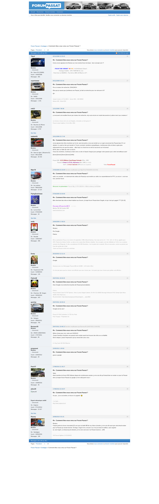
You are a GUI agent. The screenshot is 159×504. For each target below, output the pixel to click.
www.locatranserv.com (59, 210)
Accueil (33, 12)
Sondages (44, 46)
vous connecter (98, 50)
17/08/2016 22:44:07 (59, 389)
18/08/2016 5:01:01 (58, 416)
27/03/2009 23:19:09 (59, 170)
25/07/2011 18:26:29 (59, 278)
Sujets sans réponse (122, 15)
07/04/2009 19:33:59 (59, 193)
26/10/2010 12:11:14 (59, 253)
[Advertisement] (79, 31)
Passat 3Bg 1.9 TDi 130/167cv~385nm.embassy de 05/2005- (84, 186)
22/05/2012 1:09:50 (58, 348)
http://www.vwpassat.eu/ (59, 403)
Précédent (39, 50)
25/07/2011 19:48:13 (59, 326)
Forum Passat (35, 46)
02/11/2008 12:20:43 (59, 56)
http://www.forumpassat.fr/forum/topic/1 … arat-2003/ (76, 297)
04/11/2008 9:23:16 (58, 80)
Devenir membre (50, 12)
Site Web (33, 133)
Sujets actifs (111, 15)
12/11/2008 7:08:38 (58, 108)
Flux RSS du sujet (123, 53)
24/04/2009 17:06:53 (59, 221)
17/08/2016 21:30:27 (59, 366)
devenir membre (110, 50)
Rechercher (40, 12)
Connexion (60, 12)
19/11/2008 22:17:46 (59, 136)
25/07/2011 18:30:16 (59, 302)
